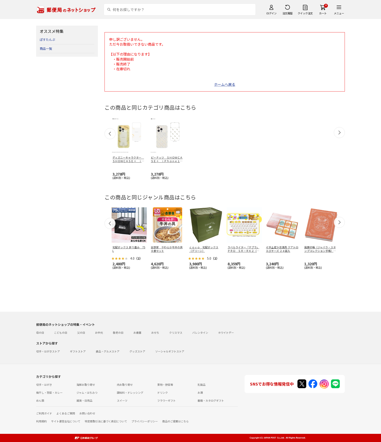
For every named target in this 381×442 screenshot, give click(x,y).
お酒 (200, 392)
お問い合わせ (87, 413)
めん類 (40, 400)
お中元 (99, 332)
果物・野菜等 (165, 384)
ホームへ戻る (224, 84)
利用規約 (41, 421)
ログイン (271, 13)
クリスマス (175, 332)
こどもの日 (60, 332)
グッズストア (137, 351)
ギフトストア (78, 351)
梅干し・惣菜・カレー (49, 392)
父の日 (81, 332)
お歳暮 (137, 332)
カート (323, 13)
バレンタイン (200, 332)
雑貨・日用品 (84, 400)
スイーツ (122, 400)
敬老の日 (118, 332)
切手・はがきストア (48, 351)
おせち (155, 332)
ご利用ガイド (44, 413)
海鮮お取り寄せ (86, 384)
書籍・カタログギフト (211, 400)
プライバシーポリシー (144, 421)
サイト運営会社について (65, 421)
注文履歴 (287, 13)
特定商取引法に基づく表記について (106, 421)
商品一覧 (46, 48)
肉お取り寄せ (125, 384)
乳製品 (201, 384)
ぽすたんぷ (47, 39)
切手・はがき (44, 384)
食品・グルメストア (108, 351)
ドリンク (162, 392)
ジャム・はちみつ (87, 392)
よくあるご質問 (65, 413)
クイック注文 (305, 13)
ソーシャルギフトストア (169, 351)
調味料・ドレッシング (130, 392)
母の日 (40, 332)
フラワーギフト (166, 400)
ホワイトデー (226, 332)
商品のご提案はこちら (175, 421)
